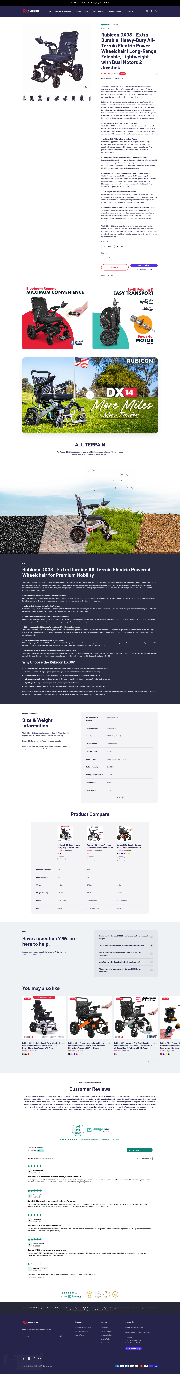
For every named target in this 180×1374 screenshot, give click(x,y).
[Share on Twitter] (112, 275)
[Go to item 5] (40, 98)
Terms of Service (107, 1331)
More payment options (144, 269)
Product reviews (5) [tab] (34, 1158)
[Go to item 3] (23, 98)
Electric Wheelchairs (63, 11)
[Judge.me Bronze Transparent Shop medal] (106, 1294)
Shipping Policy (106, 1335)
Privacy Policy (106, 1327)
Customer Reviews (114, 11)
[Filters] (137, 1158)
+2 (80, 1054)
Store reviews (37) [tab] (48, 1158)
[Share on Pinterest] (115, 275)
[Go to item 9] (73, 98)
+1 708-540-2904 (137, 1327)
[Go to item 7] (56, 98)
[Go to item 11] (90, 98)
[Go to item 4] (31, 98)
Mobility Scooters (81, 11)
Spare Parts (96, 11)
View (61, 859)
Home (49, 11)
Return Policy (105, 1339)
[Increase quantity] (114, 257)
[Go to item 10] (81, 98)
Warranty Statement (108, 1343)
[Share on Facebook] (108, 275)
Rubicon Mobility (107, 29)
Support (128, 11)
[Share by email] (119, 275)
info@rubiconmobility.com (140, 1332)
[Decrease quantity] (104, 257)
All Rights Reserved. (45, 1366)
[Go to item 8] (65, 98)
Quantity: (104, 253)
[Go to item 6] (48, 98)
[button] (106, 25)
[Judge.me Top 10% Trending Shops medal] (115, 1294)
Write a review (133, 1150)
